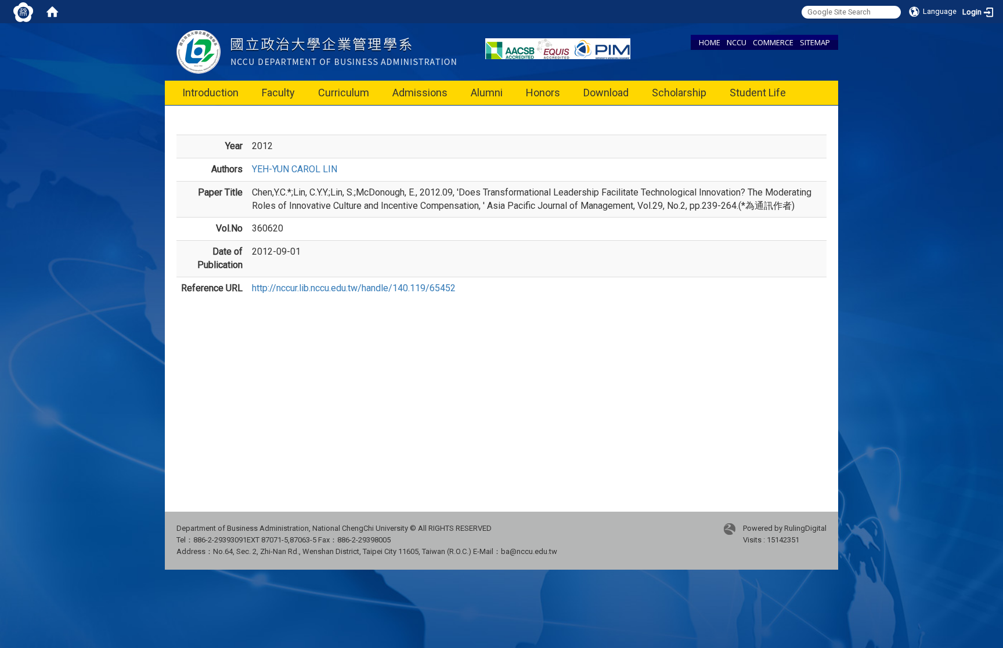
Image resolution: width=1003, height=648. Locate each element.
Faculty (278, 92)
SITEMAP (815, 42)
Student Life (758, 92)
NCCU (736, 42)
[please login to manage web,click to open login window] (23, 11)
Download (606, 92)
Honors (543, 92)
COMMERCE (773, 42)
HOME (709, 42)
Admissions (420, 92)
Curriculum (343, 92)
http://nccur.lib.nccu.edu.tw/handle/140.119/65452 (354, 288)
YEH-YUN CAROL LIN (294, 169)
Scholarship (679, 92)
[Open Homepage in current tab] (52, 11)
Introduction (210, 92)
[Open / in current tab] (316, 51)
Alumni (487, 92)
